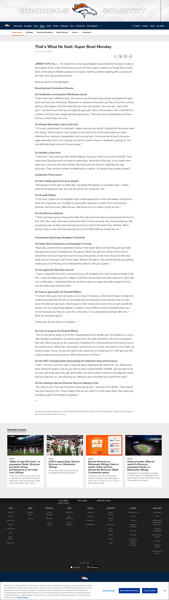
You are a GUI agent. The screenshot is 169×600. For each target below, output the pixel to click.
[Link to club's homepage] (7, 26)
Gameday (90, 512)
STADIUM (133, 508)
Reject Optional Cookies (129, 591)
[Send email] (126, 58)
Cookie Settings (109, 591)
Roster (10, 516)
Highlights (69, 512)
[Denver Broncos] (84, 578)
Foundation (110, 524)
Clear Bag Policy (133, 512)
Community (90, 520)
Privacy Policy (22, 597)
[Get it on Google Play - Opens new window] (93, 568)
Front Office (10, 528)
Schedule (10, 512)
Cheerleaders (90, 524)
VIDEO (69, 508)
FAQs (157, 516)
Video (111, 543)
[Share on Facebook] (116, 58)
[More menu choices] (101, 26)
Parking (133, 520)
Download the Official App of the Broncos (157, 522)
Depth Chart (10, 520)
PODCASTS (49, 508)
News (110, 535)
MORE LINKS (157, 508)
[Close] (165, 590)
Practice (90, 516)
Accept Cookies (150, 591)
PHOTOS (90, 508)
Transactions (10, 543)
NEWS (30, 508)
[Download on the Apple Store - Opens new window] (76, 567)
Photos (110, 539)
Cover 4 (30, 518)
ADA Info (133, 530)
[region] (84, 591)
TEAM (10, 508)
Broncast (49, 518)
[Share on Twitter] (121, 58)
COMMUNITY (110, 508)
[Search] (133, 25)
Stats (10, 532)
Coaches (10, 524)
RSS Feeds (157, 541)
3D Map (133, 516)
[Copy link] (131, 56)
